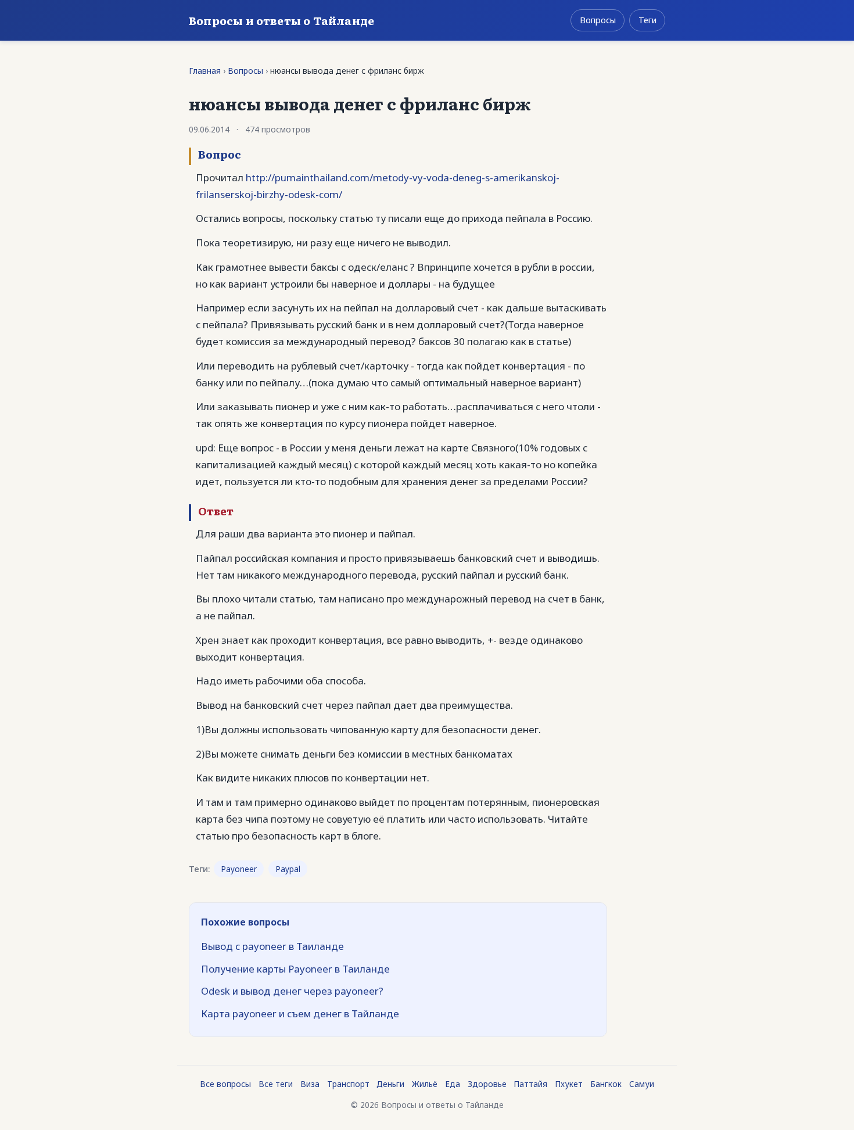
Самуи (641, 1083)
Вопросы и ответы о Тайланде (281, 20)
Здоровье (487, 1083)
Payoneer (239, 868)
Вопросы (598, 20)
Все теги (276, 1083)
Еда (452, 1083)
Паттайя (530, 1083)
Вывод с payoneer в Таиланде (272, 946)
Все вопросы (225, 1083)
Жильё (424, 1083)
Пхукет (569, 1083)
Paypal (287, 868)
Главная (205, 70)
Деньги (390, 1083)
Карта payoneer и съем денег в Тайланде (300, 1013)
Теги (647, 20)
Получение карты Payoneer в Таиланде (295, 968)
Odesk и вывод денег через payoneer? (292, 991)
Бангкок (606, 1083)
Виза (310, 1083)
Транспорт (348, 1083)
